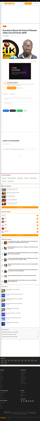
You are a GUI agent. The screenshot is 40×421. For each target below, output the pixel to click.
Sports (1, 380)
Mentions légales (19, 414)
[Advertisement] (20, 15)
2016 (35, 360)
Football (1, 382)
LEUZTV (1, 396)
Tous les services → (23, 383)
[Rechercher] (23, 3)
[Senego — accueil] (10, 3)
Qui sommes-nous (23, 392)
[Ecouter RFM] (37, 215)
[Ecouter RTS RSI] (37, 228)
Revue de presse (12, 94)
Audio (4, 26)
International (2, 377)
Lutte (0, 383)
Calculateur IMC (23, 379)
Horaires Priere (23, 376)
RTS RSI (1, 408)
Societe (1, 373)
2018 (29, 360)
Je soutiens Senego (11, 87)
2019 (25, 360)
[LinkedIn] (31, 401)
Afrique (1, 388)
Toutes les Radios (2, 402)
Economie (1, 376)
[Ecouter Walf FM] (37, 225)
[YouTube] (36, 1)
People (1, 379)
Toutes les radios (20, 235)
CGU (21, 396)
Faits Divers (1, 385)
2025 (5, 360)
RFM (0, 403)
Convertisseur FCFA (23, 371)
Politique (1, 371)
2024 (9, 360)
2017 (32, 360)
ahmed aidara (5, 94)
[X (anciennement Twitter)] (34, 1)
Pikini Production (2, 398)
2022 (15, 360)
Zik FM (1, 405)
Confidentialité (25, 414)
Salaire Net (22, 374)
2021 (19, 360)
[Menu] (2, 3)
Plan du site (14, 414)
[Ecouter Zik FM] (37, 219)
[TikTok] (38, 1)
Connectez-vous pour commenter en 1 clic (17, 149)
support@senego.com (33, 413)
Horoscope (22, 380)
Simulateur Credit (23, 382)
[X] (24, 401)
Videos (1, 386)
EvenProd (1, 395)
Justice (1, 374)
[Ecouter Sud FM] (37, 222)
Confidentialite (23, 395)
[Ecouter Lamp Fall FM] (37, 232)
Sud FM (1, 406)
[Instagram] (28, 401)
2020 (22, 360)
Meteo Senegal (23, 373)
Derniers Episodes (2, 392)
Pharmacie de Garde (24, 377)
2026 (2, 360)
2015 (2, 362)
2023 (12, 360)
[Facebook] (33, 1)
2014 (5, 362)
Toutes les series (20, 207)
